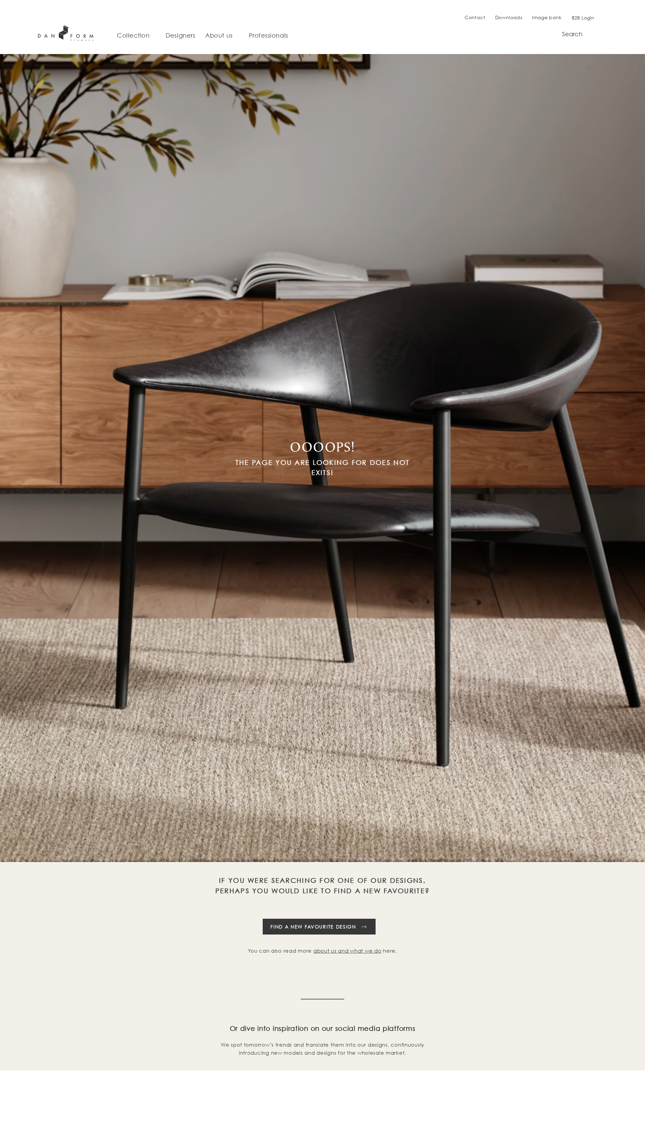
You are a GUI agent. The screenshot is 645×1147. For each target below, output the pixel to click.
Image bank (547, 17)
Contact (475, 17)
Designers (180, 36)
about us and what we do (347, 951)
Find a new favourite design (313, 926)
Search (572, 34)
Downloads (508, 17)
